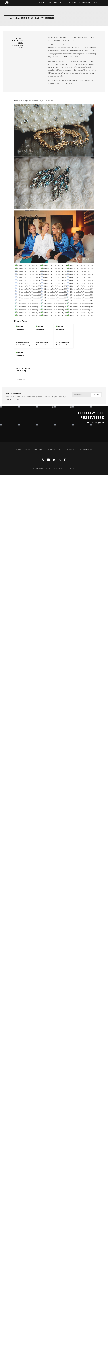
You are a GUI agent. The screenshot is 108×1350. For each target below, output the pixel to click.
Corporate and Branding (78, 3)
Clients (70, 449)
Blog (62, 3)
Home (18, 449)
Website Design (60, 469)
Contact (97, 3)
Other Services (85, 449)
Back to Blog (20, 380)
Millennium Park (47, 101)
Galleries (53, 3)
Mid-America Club (34, 101)
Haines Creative (70, 469)
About (42, 3)
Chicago (18, 38)
